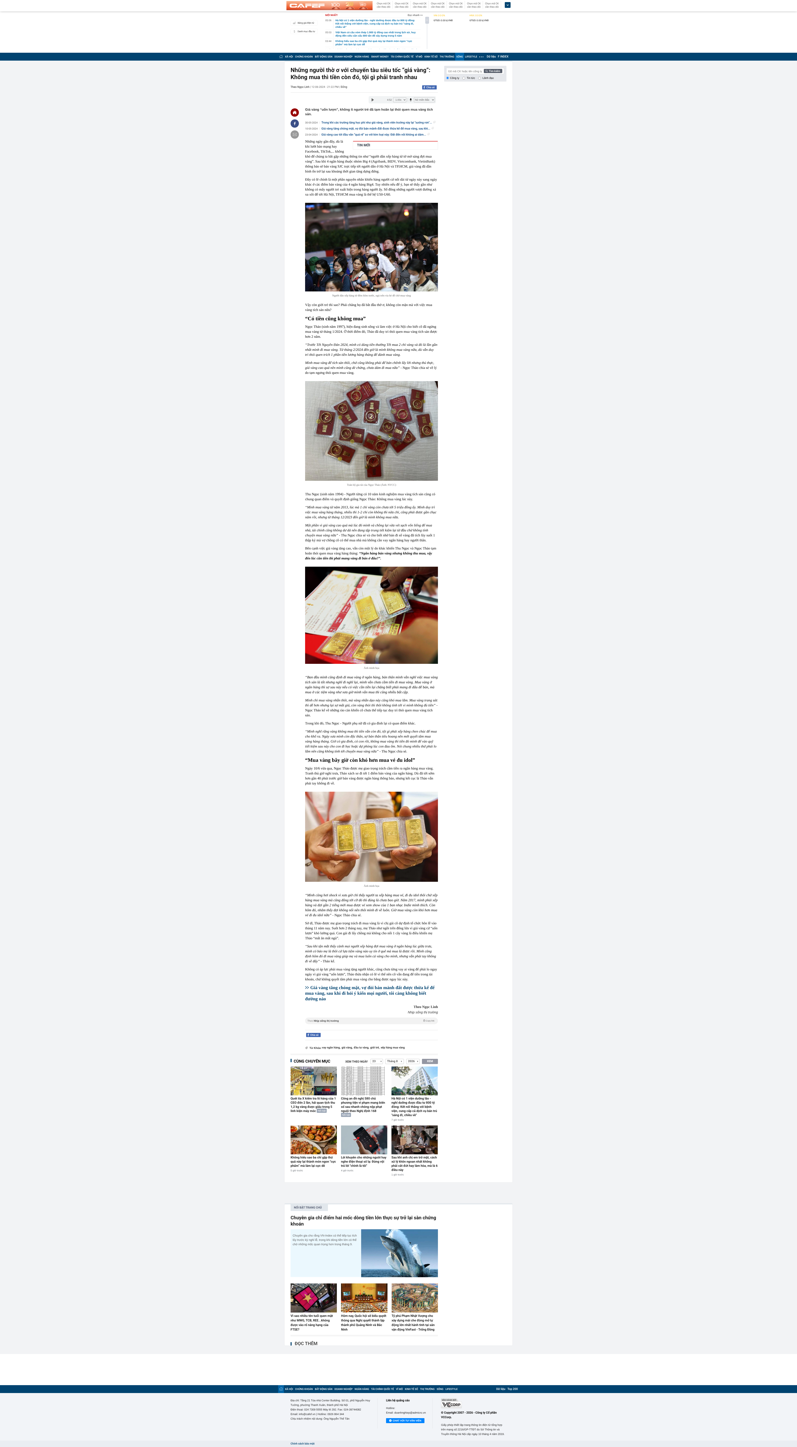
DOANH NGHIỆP (344, 56)
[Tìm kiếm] (493, 71)
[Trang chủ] (281, 56)
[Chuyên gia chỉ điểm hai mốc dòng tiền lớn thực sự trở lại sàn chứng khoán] (399, 1253)
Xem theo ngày (356, 1061)
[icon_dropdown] (508, 5)
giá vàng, (347, 1047)
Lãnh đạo (488, 78)
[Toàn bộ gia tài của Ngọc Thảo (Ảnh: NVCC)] (371, 431)
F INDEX (503, 56)
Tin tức (471, 78)
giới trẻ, (375, 1047)
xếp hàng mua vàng (393, 1047)
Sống (344, 87)
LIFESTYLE (471, 56)
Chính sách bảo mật (302, 1443)
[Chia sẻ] (295, 123)
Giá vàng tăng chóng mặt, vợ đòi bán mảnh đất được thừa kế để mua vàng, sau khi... (375, 128)
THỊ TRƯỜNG (447, 56)
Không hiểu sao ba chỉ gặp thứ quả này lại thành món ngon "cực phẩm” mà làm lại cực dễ (313, 1162)
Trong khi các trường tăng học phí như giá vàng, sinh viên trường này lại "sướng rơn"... (376, 122)
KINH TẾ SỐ (431, 56)
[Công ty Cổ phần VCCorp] (473, 1403)
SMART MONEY (380, 56)
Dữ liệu (491, 56)
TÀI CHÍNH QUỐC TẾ (402, 56)
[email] (295, 134)
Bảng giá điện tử (306, 23)
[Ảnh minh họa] (371, 615)
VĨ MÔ (419, 56)
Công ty (454, 78)
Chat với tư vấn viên (407, 1420)
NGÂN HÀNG (362, 56)
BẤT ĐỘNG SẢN (323, 56)
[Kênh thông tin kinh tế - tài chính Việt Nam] (329, 5)
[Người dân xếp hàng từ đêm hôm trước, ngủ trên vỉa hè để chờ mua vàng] (371, 247)
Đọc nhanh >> (415, 15)
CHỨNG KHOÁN (304, 56)
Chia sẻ (430, 87)
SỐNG (459, 56)
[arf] (371, 1025)
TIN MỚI (363, 145)
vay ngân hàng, (331, 1047)
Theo (370, 1020)
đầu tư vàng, (361, 1047)
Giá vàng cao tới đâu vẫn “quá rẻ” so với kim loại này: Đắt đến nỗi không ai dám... (373, 134)
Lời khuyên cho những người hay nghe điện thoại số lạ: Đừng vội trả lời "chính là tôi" (363, 1162)
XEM (430, 1061)
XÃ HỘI (289, 56)
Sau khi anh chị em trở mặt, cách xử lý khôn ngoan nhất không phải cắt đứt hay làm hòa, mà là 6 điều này (414, 1164)
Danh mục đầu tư (306, 31)
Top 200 (512, 1389)
